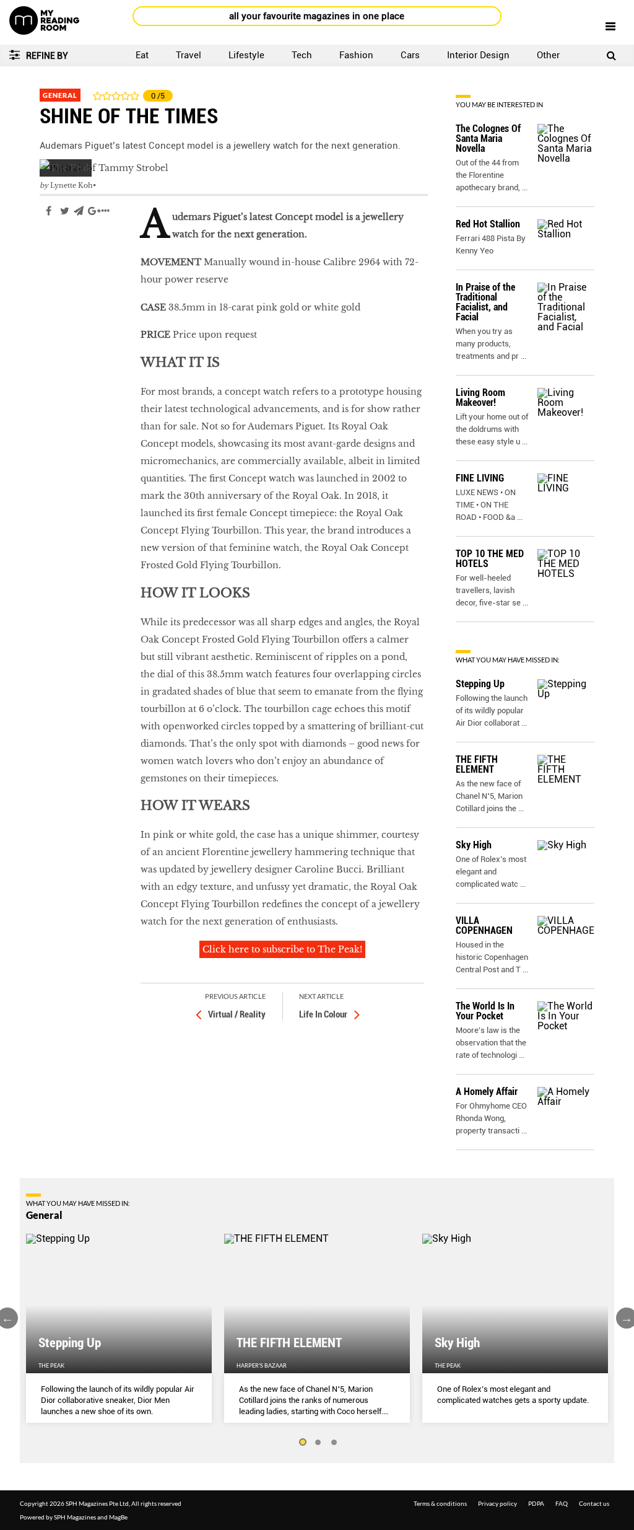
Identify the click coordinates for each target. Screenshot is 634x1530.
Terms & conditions (440, 1503)
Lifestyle (246, 55)
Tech (302, 55)
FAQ (561, 1503)
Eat (142, 55)
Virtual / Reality (237, 1014)
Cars (410, 55)
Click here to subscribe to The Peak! (282, 949)
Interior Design (478, 55)
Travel (188, 55)
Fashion (356, 55)
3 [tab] (334, 1443)
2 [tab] (318, 1443)
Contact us (594, 1503)
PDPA (536, 1503)
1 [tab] (302, 1443)
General (60, 95)
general (57, 248)
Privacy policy (497, 1503)
